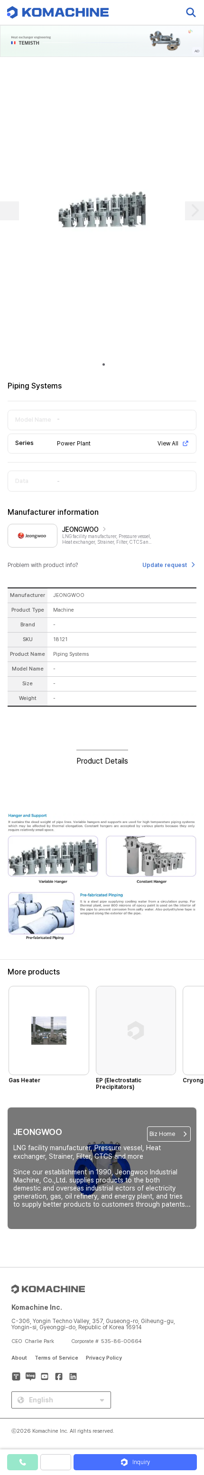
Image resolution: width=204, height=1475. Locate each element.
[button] (186, 1394)
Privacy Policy (104, 1358)
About (19, 1358)
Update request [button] (164, 565)
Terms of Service (56, 1358)
